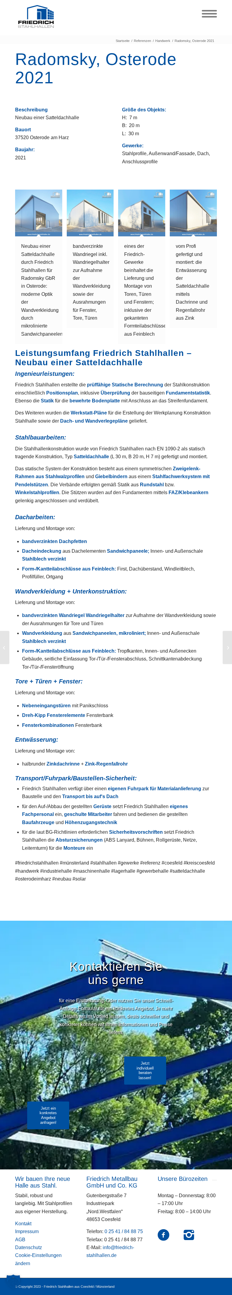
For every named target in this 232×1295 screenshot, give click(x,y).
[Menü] (206, 13)
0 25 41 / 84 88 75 (124, 1231)
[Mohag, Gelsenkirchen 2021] (227, 647)
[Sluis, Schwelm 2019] (4, 647)
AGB (20, 1239)
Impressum (27, 1231)
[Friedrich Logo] (35, 16)
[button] (13, 1281)
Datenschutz (28, 1247)
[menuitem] (206, 13)
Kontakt (23, 1223)
